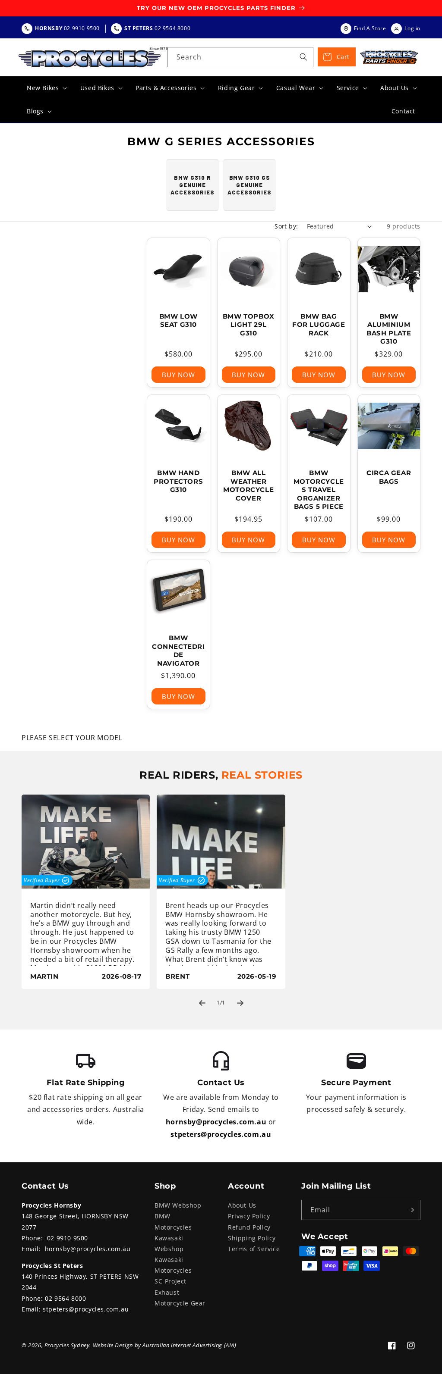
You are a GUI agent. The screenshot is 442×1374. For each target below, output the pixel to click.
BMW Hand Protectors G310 (178, 481)
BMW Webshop (178, 1205)
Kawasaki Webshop (169, 1243)
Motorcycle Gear (180, 1303)
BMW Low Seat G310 (178, 320)
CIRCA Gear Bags (388, 477)
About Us (242, 1205)
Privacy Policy (249, 1216)
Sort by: (286, 226)
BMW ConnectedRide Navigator (178, 650)
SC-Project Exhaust (170, 1286)
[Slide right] (239, 1002)
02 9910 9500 (67, 1238)
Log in (412, 28)
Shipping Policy (252, 1238)
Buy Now (178, 374)
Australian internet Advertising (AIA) (189, 1345)
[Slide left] (202, 1002)
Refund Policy (249, 1227)
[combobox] (240, 57)
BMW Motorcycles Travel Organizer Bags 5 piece (319, 489)
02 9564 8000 (65, 1298)
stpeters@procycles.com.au (220, 1134)
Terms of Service (254, 1249)
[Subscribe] (410, 1210)
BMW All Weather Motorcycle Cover (248, 485)
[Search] (303, 56)
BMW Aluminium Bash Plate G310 (388, 329)
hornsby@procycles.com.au (216, 1122)
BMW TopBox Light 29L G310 (249, 324)
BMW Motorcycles (173, 1221)
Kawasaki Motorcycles (173, 1264)
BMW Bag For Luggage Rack (318, 324)
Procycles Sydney (67, 1345)
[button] (46, 88)
